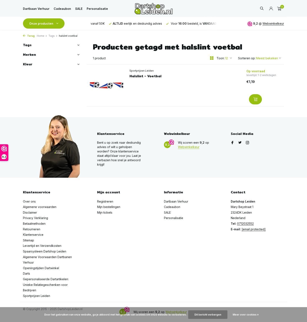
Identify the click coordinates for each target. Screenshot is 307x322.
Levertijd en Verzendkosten (42, 245)
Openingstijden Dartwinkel (41, 268)
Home (40, 35)
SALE (78, 8)
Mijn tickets (104, 212)
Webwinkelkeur (273, 23)
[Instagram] (247, 142)
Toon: (221, 58)
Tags (51, 35)
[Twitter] (240, 142)
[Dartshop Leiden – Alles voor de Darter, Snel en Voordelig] (153, 8)
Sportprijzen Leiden (141, 70)
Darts (26, 273)
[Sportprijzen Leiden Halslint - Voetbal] (106, 85)
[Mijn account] (271, 8)
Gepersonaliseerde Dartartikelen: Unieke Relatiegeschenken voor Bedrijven (46, 284)
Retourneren (31, 229)
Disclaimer (30, 212)
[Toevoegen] (255, 99)
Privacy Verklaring (35, 218)
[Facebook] (232, 142)
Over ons (29, 201)
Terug (31, 35)
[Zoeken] (262, 9)
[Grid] (211, 58)
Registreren (105, 201)
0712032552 (245, 223)
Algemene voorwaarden (39, 207)
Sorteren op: (246, 58)
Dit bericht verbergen (207, 314)
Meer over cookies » (246, 314)
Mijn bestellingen (108, 207)
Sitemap (28, 240)
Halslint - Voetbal (145, 76)
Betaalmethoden (34, 223)
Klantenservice (33, 234)
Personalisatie (97, 8)
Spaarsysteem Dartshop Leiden (44, 251)
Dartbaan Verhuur (36, 8)
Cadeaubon (62, 8)
